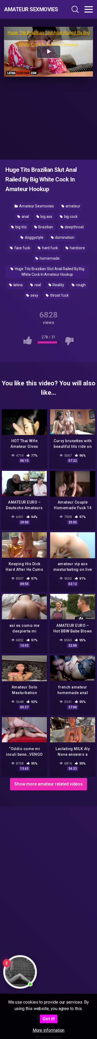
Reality (58, 285)
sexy (34, 295)
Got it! (49, 1018)
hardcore (77, 248)
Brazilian (45, 227)
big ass (46, 216)
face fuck (21, 248)
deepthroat (74, 227)
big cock (70, 216)
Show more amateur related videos (48, 784)
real (37, 285)
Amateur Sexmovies (30, 9)
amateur (72, 206)
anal (25, 216)
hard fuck (49, 248)
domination (64, 237)
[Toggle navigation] (88, 9)
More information (49, 1030)
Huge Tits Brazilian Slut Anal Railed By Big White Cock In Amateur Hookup (49, 272)
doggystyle (33, 237)
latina (18, 285)
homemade (49, 258)
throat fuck (59, 295)
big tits (20, 227)
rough (80, 285)
